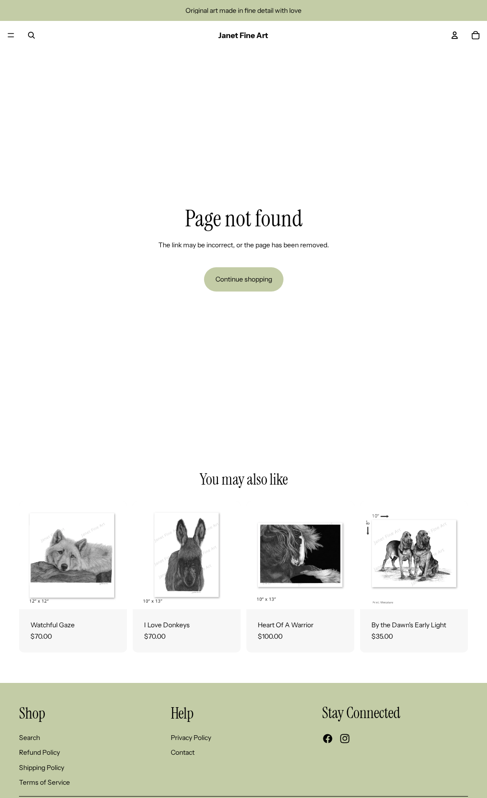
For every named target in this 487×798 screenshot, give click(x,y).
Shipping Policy (41, 767)
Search (29, 737)
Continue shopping (243, 279)
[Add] (453, 594)
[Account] (454, 35)
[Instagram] (345, 739)
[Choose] (112, 594)
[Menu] (11, 35)
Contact (183, 753)
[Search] (31, 35)
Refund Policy (39, 753)
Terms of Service (44, 783)
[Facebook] (327, 739)
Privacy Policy (191, 737)
